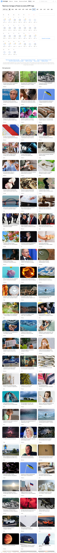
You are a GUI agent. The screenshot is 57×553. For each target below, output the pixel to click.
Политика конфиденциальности (22, 552)
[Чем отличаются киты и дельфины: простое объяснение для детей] (10, 399)
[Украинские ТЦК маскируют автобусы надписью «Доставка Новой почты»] (10, 115)
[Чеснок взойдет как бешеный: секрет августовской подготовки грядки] (10, 186)
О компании (5, 552)
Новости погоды (28, 61)
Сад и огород (36, 61)
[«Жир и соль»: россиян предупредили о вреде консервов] (46, 257)
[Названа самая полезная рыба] (46, 364)
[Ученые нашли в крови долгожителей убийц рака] (28, 150)
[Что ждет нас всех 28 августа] (10, 435)
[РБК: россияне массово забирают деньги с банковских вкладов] (10, 275)
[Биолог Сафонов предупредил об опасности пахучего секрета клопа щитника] (46, 399)
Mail (1, 552)
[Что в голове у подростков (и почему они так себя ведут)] (10, 150)
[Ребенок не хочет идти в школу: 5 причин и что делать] (10, 417)
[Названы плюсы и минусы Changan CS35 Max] (10, 524)
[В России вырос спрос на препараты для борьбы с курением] (10, 168)
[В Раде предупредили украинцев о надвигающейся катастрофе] (46, 97)
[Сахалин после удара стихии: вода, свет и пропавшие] (28, 310)
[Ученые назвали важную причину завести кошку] (46, 150)
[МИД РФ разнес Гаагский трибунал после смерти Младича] (28, 488)
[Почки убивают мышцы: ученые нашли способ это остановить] (28, 541)
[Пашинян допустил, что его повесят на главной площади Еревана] (28, 257)
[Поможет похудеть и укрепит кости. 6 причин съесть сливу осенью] (28, 115)
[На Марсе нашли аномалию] (10, 541)
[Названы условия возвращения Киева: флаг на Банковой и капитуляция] (28, 470)
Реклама (9, 552)
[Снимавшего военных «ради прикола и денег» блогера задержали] (10, 364)
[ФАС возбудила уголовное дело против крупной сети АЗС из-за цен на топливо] (10, 452)
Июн (30, 9)
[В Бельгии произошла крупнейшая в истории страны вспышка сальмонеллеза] (46, 239)
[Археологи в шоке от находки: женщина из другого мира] (46, 168)
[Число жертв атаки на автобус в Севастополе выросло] (28, 204)
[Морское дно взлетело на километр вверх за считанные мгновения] (46, 275)
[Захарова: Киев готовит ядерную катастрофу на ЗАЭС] (28, 435)
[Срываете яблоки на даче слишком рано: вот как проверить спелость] (10, 239)
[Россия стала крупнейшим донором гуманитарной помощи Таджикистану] (10, 132)
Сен (41, 9)
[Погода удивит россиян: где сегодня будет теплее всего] (28, 399)
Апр (23, 9)
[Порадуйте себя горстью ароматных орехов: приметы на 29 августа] (28, 292)
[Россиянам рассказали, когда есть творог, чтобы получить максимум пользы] (46, 488)
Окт (45, 9)
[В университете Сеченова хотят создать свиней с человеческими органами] (46, 115)
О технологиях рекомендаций (33, 552)
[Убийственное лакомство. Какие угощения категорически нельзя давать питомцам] (28, 97)
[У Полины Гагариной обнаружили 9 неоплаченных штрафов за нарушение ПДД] (28, 239)
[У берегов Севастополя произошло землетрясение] (28, 328)
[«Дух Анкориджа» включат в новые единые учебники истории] (28, 221)
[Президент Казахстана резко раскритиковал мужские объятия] (10, 97)
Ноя (48, 9)
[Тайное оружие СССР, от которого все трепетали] (46, 506)
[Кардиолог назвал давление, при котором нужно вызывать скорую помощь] (46, 328)
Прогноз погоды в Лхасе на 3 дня (12, 59)
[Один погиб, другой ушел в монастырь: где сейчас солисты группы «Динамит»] (46, 221)
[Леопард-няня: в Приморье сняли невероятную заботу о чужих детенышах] (28, 79)
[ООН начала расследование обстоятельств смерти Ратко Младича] (28, 452)
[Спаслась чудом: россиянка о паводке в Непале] (28, 346)
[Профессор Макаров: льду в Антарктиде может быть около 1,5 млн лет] (10, 488)
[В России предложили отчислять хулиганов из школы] (10, 221)
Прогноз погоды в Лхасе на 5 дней (28, 59)
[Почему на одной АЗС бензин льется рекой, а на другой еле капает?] (28, 364)
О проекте (14, 552)
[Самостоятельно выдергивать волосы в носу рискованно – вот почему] (46, 346)
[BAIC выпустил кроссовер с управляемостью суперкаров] (46, 524)
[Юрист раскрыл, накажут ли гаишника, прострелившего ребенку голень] (46, 204)
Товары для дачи (44, 61)
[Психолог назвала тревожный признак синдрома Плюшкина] (28, 186)
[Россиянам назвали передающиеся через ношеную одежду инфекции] (46, 381)
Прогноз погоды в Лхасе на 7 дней (44, 59)
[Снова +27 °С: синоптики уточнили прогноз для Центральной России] (28, 381)
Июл (34, 9)
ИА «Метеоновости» (52, 552)
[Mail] (1, 1)
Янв (12, 9)
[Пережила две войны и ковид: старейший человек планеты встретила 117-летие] (28, 132)
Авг (37, 9)
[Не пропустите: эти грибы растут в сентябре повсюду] (10, 328)
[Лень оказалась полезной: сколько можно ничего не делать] (28, 168)
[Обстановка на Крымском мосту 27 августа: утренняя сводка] (10, 204)
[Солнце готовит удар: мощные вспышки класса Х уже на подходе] (28, 275)
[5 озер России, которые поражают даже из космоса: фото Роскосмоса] (46, 186)
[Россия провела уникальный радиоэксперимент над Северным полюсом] (46, 292)
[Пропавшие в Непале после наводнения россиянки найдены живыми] (10, 506)
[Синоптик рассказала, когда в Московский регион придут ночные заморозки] (46, 435)
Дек (52, 9)
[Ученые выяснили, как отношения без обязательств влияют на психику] (28, 506)
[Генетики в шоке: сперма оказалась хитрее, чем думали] (10, 470)
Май (27, 9)
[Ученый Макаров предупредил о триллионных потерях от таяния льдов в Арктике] (46, 417)
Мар (20, 9)
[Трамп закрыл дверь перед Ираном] (46, 541)
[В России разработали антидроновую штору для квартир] (28, 524)
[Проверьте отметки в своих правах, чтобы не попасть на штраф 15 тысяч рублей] (10, 346)
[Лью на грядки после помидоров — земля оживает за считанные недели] (10, 310)
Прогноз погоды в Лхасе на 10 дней (16, 61)
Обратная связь (41, 552)
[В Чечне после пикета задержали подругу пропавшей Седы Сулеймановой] (10, 79)
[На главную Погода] (5, 1)
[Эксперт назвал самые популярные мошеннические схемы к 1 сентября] (10, 257)
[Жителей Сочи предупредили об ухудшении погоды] (28, 417)
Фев (16, 9)
